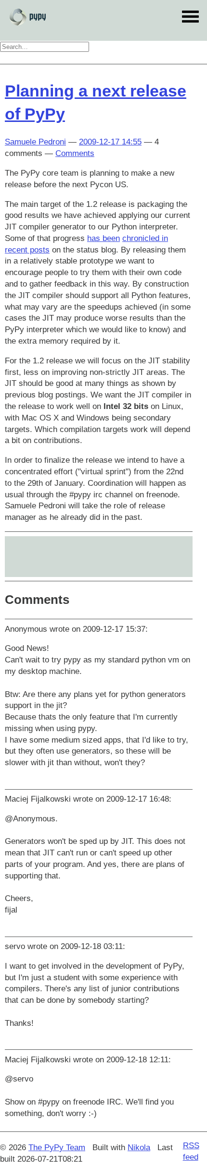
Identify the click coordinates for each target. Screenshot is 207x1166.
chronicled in (145, 238)
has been (103, 238)
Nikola (139, 1147)
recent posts (27, 249)
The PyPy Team (56, 1147)
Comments (74, 153)
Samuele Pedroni (35, 141)
